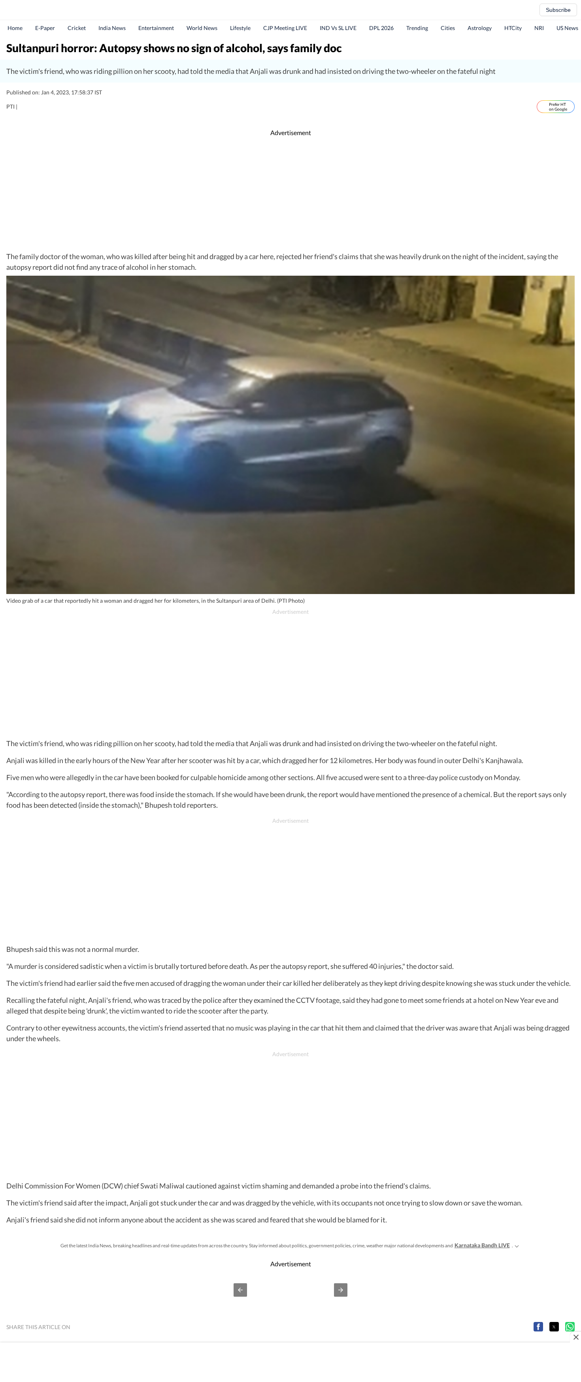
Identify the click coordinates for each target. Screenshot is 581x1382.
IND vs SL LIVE (338, 27)
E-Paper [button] (45, 27)
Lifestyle (240, 27)
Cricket (77, 27)
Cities (448, 27)
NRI (539, 27)
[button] (240, 1290)
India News (112, 27)
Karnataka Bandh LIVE (482, 1245)
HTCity (513, 27)
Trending (417, 27)
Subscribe (558, 10)
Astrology (480, 27)
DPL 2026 (381, 27)
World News (202, 27)
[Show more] (517, 1245)
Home (15, 27)
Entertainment (156, 27)
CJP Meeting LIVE (285, 27)
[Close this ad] (575, 1337)
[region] (290, 194)
